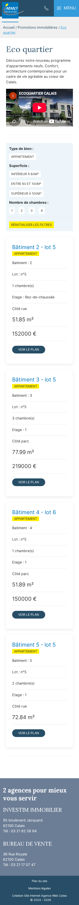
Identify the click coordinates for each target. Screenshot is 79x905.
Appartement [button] (22, 157)
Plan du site (39, 881)
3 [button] (32, 210)
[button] (66, 8)
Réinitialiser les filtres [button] (31, 225)
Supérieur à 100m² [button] (26, 193)
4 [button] (42, 210)
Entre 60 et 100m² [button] (26, 184)
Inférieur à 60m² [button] (25, 174)
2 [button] (21, 210)
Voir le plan (28, 349)
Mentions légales (39, 888)
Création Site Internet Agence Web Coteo (39, 895)
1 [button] (12, 210)
